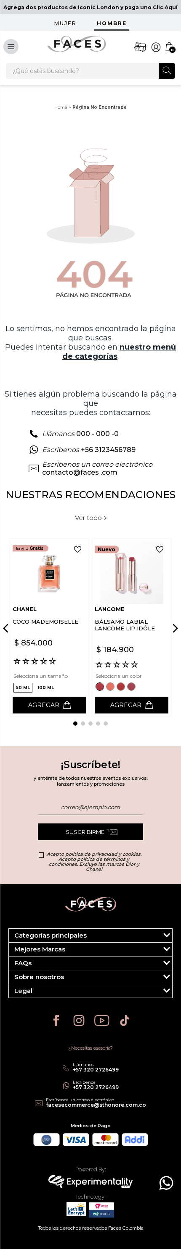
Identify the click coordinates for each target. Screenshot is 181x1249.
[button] (22, 687)
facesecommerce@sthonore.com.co (96, 1105)
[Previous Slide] (7, 628)
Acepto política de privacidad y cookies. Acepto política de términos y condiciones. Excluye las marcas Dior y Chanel (94, 862)
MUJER (65, 23)
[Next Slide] (173, 628)
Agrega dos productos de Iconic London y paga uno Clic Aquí (90, 7)
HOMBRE (112, 23)
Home (60, 107)
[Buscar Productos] (166, 70)
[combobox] (90, 71)
